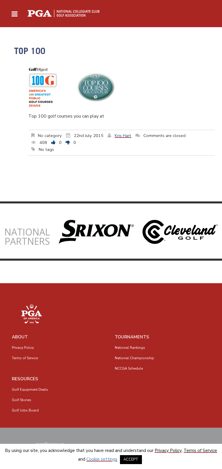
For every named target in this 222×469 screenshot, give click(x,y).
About (20, 337)
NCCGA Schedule (129, 368)
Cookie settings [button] (101, 459)
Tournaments (132, 337)
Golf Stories (21, 400)
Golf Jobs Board (25, 410)
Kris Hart (123, 135)
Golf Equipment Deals (30, 389)
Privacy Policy (23, 347)
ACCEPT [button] (130, 459)
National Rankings (130, 347)
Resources (25, 379)
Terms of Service (25, 358)
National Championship (134, 358)
